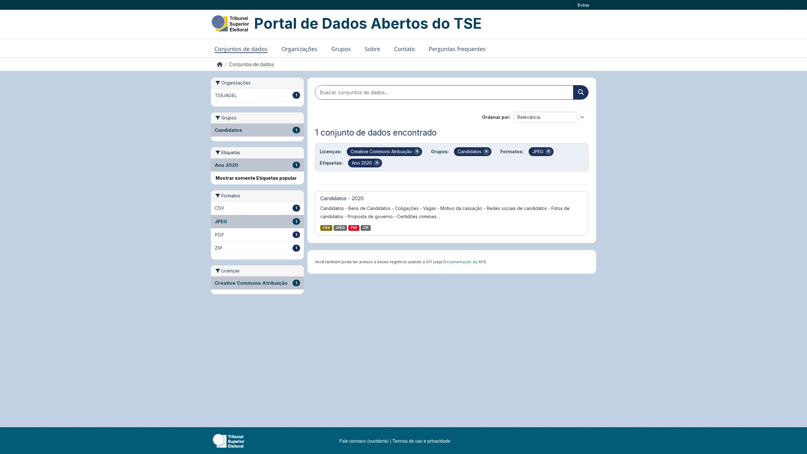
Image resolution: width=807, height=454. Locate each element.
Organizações (299, 49)
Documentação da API (464, 261)
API (429, 261)
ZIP (366, 228)
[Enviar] (580, 92)
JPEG (340, 228)
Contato (404, 49)
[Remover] (417, 151)
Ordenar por (495, 117)
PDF (354, 228)
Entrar (583, 5)
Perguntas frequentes (457, 49)
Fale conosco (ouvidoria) (364, 441)
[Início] (220, 64)
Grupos (341, 49)
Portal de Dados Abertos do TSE (368, 23)
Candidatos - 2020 (342, 198)
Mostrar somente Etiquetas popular (256, 178)
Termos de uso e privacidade (421, 441)
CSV (326, 228)
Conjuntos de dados (241, 49)
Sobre (372, 49)
